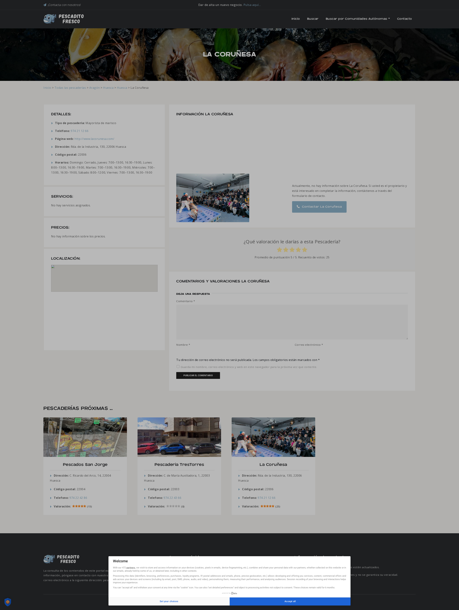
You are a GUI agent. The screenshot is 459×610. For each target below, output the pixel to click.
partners (130, 567)
